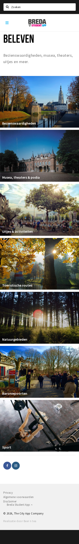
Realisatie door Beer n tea (19, 521)
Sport (6, 447)
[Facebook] (7, 466)
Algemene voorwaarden (18, 497)
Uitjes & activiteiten (17, 231)
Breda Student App (19, 505)
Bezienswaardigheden (19, 123)
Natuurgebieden (14, 339)
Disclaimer (10, 501)
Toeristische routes (17, 285)
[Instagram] (16, 466)
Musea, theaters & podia (21, 177)
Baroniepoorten (14, 393)
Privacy (8, 493)
